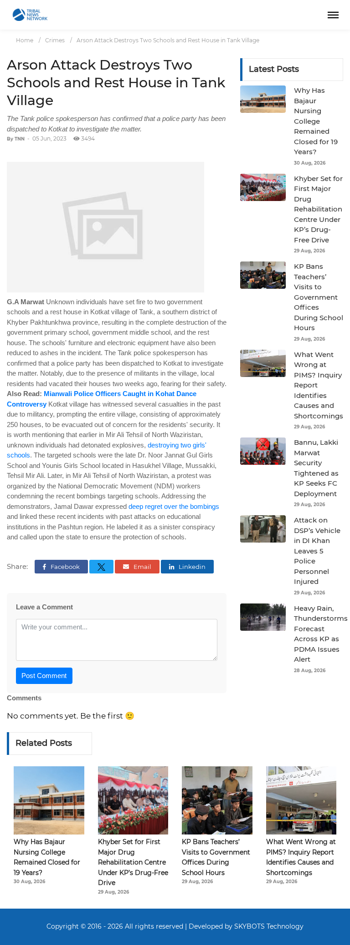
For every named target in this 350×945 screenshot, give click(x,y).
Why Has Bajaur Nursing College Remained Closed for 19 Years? (316, 121)
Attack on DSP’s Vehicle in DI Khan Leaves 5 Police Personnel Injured (317, 551)
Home (24, 40)
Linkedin (191, 566)
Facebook (64, 566)
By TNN (16, 139)
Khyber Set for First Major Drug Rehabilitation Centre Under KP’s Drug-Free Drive (318, 209)
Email (141, 566)
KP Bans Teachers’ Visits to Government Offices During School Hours (318, 297)
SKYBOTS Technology (269, 926)
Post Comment (44, 675)
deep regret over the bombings (174, 506)
